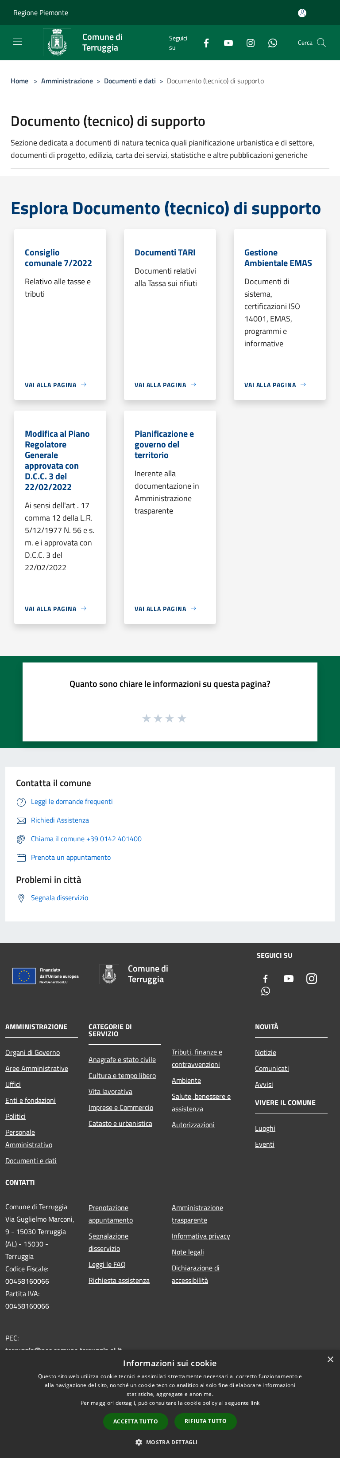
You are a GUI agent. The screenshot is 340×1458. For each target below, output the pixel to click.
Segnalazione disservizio (108, 1242)
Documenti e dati (130, 80)
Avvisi (264, 1084)
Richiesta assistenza (119, 1280)
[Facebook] (203, 42)
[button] (169, 1442)
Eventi (264, 1144)
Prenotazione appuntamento (111, 1213)
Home (19, 80)
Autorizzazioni (193, 1124)
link (255, 1403)
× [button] (330, 1359)
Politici (15, 1116)
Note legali (188, 1251)
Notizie (265, 1052)
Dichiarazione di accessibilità (196, 1274)
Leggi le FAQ (107, 1264)
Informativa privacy (201, 1236)
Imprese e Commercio (121, 1107)
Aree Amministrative (36, 1068)
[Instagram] (247, 42)
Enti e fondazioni (30, 1100)
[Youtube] (225, 42)
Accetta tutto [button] (135, 1421)
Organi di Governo (32, 1052)
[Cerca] (321, 42)
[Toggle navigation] (17, 41)
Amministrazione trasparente (197, 1213)
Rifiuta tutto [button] (206, 1421)
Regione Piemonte (40, 12)
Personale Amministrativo (28, 1138)
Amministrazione (67, 80)
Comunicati (272, 1068)
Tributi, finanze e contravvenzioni (197, 1058)
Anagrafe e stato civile (122, 1059)
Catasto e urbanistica (120, 1123)
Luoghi (265, 1128)
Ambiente (186, 1080)
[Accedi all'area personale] (302, 13)
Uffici (13, 1084)
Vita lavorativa (110, 1091)
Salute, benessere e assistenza (201, 1102)
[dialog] (170, 1404)
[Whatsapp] (269, 42)
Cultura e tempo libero (122, 1075)
